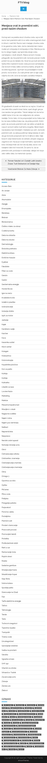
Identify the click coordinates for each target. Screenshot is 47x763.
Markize (5, 400)
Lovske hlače (7, 391)
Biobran (5, 217)
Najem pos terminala (10, 423)
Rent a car (6, 548)
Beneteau (5, 213)
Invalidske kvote (8, 298)
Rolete (4, 561)
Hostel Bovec (7, 289)
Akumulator (6, 200)
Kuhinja (4, 374)
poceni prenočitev (19, 732)
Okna (4, 472)
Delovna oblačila (8, 235)
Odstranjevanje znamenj (11, 463)
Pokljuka (5, 499)
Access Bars (7, 186)
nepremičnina (9, 726)
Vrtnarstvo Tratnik (9, 672)
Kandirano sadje (8, 329)
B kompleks (6, 209)
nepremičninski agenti (27, 726)
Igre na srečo (7, 293)
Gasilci (4, 280)
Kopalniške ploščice (10, 365)
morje (16, 723)
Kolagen (5, 351)
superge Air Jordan (11, 740)
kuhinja (29, 720)
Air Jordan (6, 191)
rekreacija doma (34, 734)
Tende (4, 615)
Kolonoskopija (7, 360)
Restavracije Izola (9, 552)
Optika (4, 485)
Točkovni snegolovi (9, 623)
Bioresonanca (7, 222)
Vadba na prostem (9, 650)
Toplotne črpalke (8, 628)
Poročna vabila (8, 512)
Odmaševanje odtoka (10, 454)
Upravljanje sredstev (10, 646)
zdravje (12, 749)
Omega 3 (5, 476)
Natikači (5, 427)
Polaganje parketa (9, 503)
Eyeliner (5, 262)
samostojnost (9, 737)
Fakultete (5, 266)
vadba (23, 743)
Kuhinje (4, 378)
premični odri (15, 40)
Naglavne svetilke (9, 414)
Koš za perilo (7, 369)
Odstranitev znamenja (10, 458)
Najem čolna (7, 418)
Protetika (5, 539)
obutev (7, 729)
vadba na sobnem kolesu (14, 746)
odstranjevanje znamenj (23, 729)
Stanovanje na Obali (10, 592)
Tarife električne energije (11, 601)
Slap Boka (6, 579)
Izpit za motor (7, 316)
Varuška (5, 655)
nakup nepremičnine (30, 723)
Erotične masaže (8, 258)
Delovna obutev (8, 240)
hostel (11, 711)
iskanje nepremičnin (27, 714)
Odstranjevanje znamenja (12, 467)
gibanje (28, 708)
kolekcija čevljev (24, 717)
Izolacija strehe (8, 311)
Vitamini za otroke (9, 668)
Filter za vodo (7, 271)
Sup (3, 597)
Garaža (4, 275)
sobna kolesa (24, 737)
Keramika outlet (8, 342)
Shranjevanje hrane (9, 570)
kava (12, 717)
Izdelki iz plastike (8, 302)
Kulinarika (5, 383)
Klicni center (6, 347)
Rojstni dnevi (7, 556)
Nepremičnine (7, 432)
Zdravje (5, 681)
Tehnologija (6, 610)
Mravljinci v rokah (8, 409)
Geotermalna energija (10, 284)
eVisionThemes (23, 760)
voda (29, 746)
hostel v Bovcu (38, 711)
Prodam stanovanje (9, 525)
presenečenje (19, 734)
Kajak (4, 324)
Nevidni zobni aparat (10, 440)
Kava (4, 338)
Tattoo (4, 606)
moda (7, 723)
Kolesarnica (6, 356)
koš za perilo (17, 720)
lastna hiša (39, 720)
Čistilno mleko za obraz (11, 226)
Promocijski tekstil (9, 534)
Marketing (6, 396)
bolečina (31, 705)
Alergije (5, 204)
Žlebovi (5, 690)
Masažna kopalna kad (10, 405)
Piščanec (5, 490)
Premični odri (7, 521)
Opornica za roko (9, 481)
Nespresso (6, 436)
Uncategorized (8, 641)
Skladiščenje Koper (9, 574)
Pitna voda (6, 494)
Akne (4, 195)
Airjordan (20, 705)
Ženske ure (6, 686)
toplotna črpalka (10, 743)
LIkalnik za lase (8, 387)
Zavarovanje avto (9, 677)
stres (35, 737)
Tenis (4, 619)
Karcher (5, 333)
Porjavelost (6, 507)
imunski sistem (10, 714)
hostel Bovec (23, 711)
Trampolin (6, 632)
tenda (37, 740)
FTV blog (23, 2)
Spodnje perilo (7, 588)
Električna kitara (8, 253)
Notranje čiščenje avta (10, 445)
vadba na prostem (36, 743)
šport (21, 749)
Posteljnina (6, 516)
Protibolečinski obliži (10, 543)
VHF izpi (5, 664)
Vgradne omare (8, 659)
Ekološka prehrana (9, 249)
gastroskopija (16, 708)
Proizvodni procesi (9, 530)
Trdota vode (7, 637)
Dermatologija (7, 244)
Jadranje (5, 320)
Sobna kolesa (7, 583)
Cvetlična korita (8, 231)
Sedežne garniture (9, 565)
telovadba (26, 740)
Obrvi (4, 449)
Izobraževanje (7, 307)
